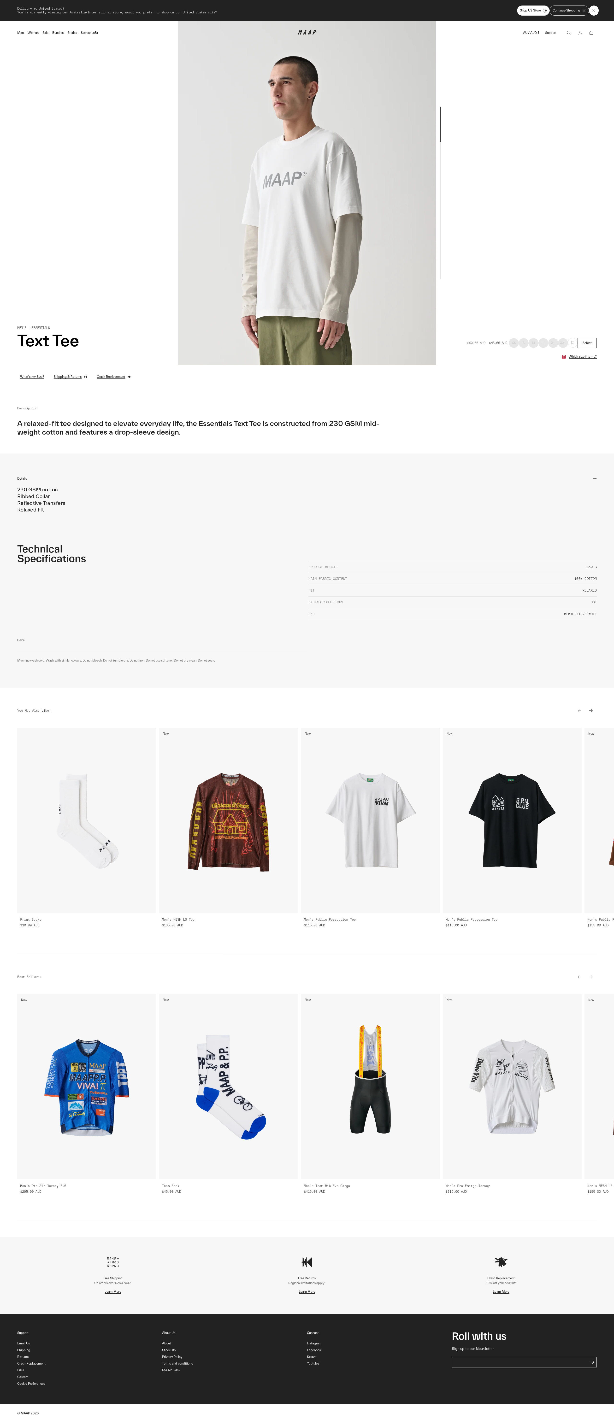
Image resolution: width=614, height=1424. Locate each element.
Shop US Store (530, 10)
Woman (33, 33)
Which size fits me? (583, 356)
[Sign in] (580, 32)
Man (20, 33)
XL (553, 343)
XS (514, 343)
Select (587, 343)
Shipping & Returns (68, 376)
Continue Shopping (566, 10)
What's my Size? (32, 376)
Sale (45, 33)
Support (550, 33)
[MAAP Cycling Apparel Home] (307, 33)
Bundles (58, 33)
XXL (563, 343)
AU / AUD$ (531, 33)
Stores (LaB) (89, 33)
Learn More (113, 1291)
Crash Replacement (111, 376)
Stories (72, 33)
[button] (89, 1384)
